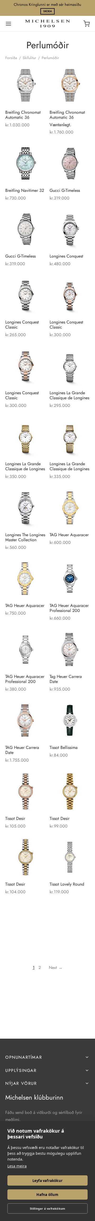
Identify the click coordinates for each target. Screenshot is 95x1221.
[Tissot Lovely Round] (70, 857)
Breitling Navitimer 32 (24, 190)
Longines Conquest (66, 256)
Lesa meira (17, 1165)
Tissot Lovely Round (67, 884)
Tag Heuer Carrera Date (66, 679)
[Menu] (8, 23)
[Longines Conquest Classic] (25, 295)
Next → (56, 968)
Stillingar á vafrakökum (47, 1208)
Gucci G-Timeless (65, 190)
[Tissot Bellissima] (70, 720)
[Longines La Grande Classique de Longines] (70, 366)
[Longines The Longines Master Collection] (25, 508)
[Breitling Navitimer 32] (25, 163)
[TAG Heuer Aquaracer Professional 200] (70, 578)
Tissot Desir (15, 818)
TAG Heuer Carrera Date (22, 749)
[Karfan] (86, 24)
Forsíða (11, 57)
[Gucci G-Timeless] (70, 163)
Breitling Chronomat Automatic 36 (23, 114)
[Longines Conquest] (70, 229)
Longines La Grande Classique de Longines (69, 395)
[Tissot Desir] (25, 791)
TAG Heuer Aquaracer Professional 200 (69, 608)
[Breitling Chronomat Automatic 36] (25, 85)
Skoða (47, 11)
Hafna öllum (47, 1194)
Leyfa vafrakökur (47, 1180)
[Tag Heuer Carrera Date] (70, 649)
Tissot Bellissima (64, 747)
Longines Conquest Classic (22, 324)
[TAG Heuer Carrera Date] (25, 720)
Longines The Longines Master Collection (25, 537)
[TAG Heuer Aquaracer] (70, 508)
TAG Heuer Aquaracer (69, 534)
